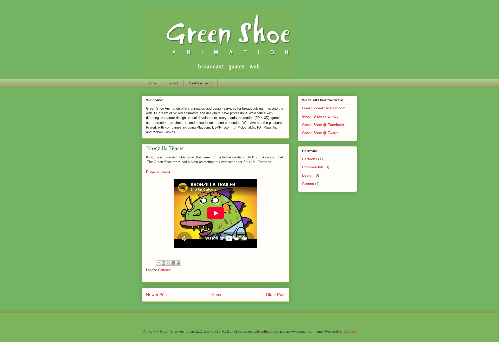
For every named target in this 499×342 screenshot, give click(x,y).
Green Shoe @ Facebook (323, 125)
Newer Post (157, 294)
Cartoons (165, 270)
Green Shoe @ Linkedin (322, 116)
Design (307, 175)
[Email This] (158, 263)
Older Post (275, 294)
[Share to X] (168, 263)
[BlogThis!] (163, 263)
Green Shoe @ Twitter (320, 133)
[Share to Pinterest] (178, 263)
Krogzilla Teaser (158, 171)
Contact (172, 83)
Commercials (313, 167)
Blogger (349, 331)
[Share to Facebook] (173, 263)
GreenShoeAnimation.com (323, 108)
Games (308, 184)
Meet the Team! (200, 83)
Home (151, 83)
